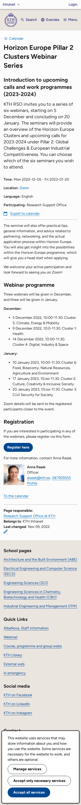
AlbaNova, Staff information (26, 628)
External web (14, 664)
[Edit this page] (6, 531)
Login (73, 4)
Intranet (9, 4)
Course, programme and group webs (33, 646)
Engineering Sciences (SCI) (26, 583)
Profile (32, 483)
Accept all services (29, 792)
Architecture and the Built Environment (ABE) (40, 559)
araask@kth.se (38, 478)
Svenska (52, 20)
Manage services (27, 769)
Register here (18, 447)
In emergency (15, 673)
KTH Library (13, 655)
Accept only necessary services (39, 781)
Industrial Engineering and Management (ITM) (40, 606)
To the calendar (16, 496)
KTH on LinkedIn (17, 704)
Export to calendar (25, 213)
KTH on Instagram (18, 713)
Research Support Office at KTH (29, 516)
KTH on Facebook (18, 695)
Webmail (11, 637)
